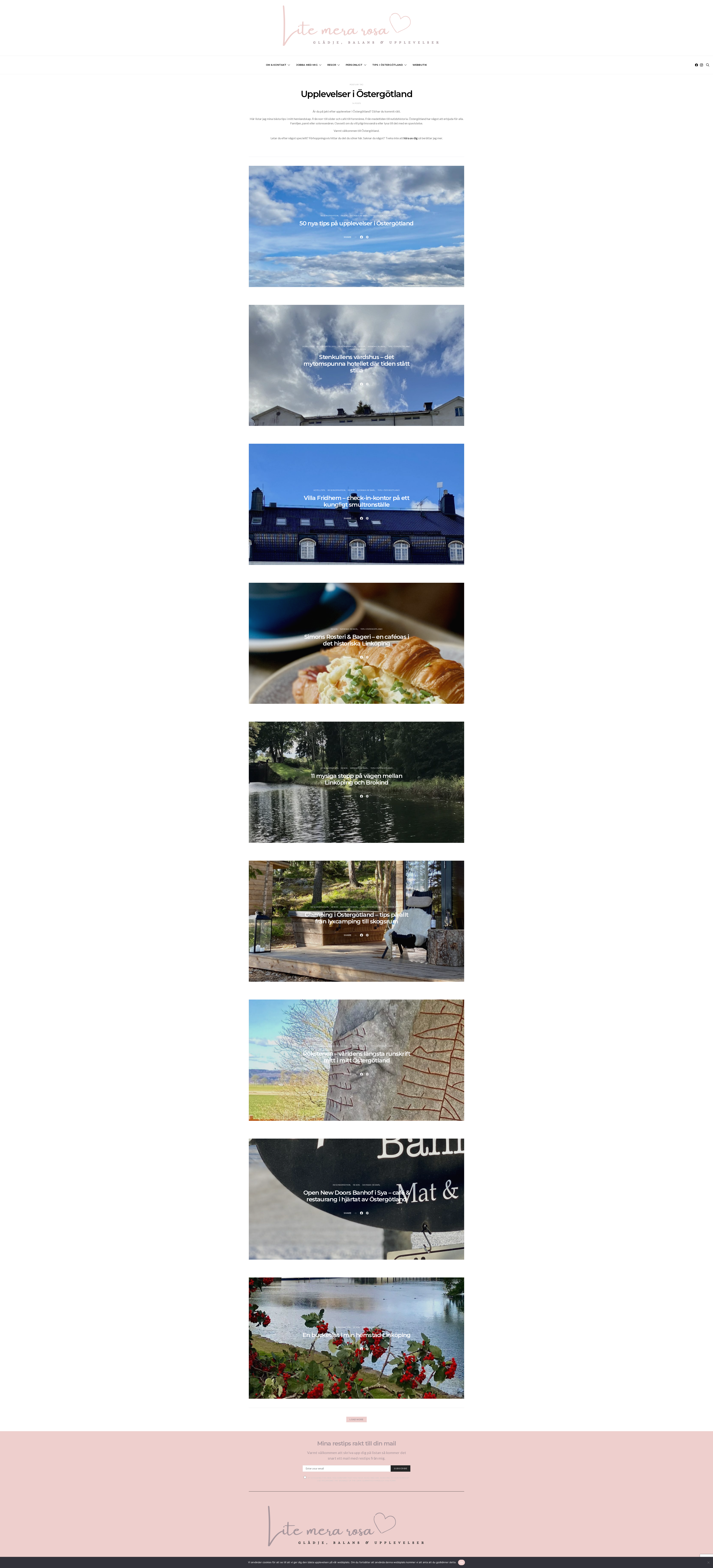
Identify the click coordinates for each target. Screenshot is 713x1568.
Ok (461, 1562)
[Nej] (708, 1562)
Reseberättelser (326, 346)
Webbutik (420, 64)
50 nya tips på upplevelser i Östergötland (356, 223)
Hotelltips (308, 346)
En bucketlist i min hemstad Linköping (356, 1335)
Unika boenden (357, 349)
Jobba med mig (307, 64)
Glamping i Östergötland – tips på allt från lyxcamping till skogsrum (356, 918)
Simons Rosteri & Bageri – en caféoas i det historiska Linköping (356, 640)
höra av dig (411, 138)
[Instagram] (701, 64)
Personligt (354, 64)
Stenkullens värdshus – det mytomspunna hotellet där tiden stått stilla (356, 363)
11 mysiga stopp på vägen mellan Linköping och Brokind (356, 779)
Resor (331, 64)
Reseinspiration (329, 215)
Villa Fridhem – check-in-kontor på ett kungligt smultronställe (356, 501)
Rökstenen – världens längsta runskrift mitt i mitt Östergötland (356, 1057)
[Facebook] (696, 64)
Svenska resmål (359, 215)
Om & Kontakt (276, 64)
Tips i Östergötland (387, 64)
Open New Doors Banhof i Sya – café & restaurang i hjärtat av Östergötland (356, 1196)
